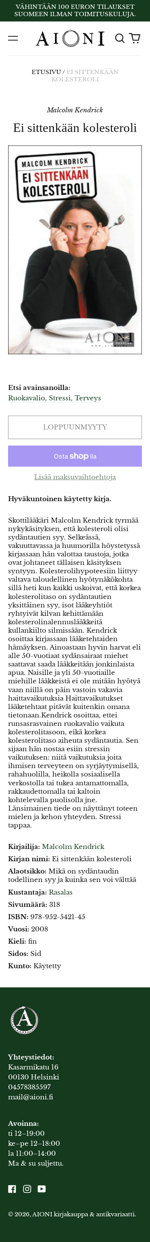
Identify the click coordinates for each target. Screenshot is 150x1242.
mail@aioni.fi (30, 1097)
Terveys (88, 398)
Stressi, (61, 398)
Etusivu (46, 72)
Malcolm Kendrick (73, 847)
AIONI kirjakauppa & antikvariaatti (83, 1214)
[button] (119, 38)
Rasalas (61, 892)
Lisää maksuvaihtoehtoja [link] (75, 477)
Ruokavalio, (27, 398)
